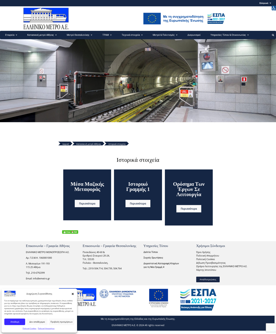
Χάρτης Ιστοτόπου (206, 269)
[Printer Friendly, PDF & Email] (70, 232)
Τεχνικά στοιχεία (131, 35)
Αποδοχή (14, 322)
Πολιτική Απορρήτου (46, 328)
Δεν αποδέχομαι (37, 322)
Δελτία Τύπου (150, 252)
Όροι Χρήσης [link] (203, 252)
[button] (72, 293)
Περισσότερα (87, 203)
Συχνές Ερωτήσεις (153, 257)
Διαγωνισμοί (194, 35)
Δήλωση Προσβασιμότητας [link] (211, 262)
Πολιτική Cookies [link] (205, 259)
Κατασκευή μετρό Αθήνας (40, 35)
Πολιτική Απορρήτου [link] (207, 255)
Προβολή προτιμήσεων (61, 322)
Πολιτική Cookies (29, 328)
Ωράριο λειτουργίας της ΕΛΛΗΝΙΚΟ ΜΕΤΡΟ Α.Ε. (221, 266)
